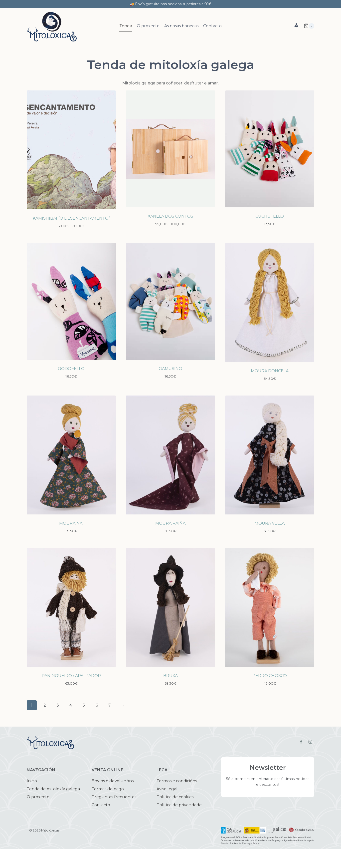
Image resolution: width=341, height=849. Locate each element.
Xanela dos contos (170, 216)
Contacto (212, 25)
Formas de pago (108, 789)
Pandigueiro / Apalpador (71, 675)
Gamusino (170, 368)
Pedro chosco (269, 675)
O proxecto (148, 25)
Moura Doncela (270, 371)
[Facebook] (301, 742)
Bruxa (170, 675)
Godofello (71, 368)
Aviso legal (167, 789)
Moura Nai (71, 523)
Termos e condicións (177, 781)
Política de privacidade (179, 805)
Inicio (32, 781)
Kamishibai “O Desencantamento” (71, 218)
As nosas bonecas (181, 25)
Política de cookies (175, 797)
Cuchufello (269, 216)
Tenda (125, 25)
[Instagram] (310, 742)
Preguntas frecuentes (114, 797)
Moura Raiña (170, 523)
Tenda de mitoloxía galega (53, 789)
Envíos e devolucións (113, 781)
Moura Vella (270, 523)
